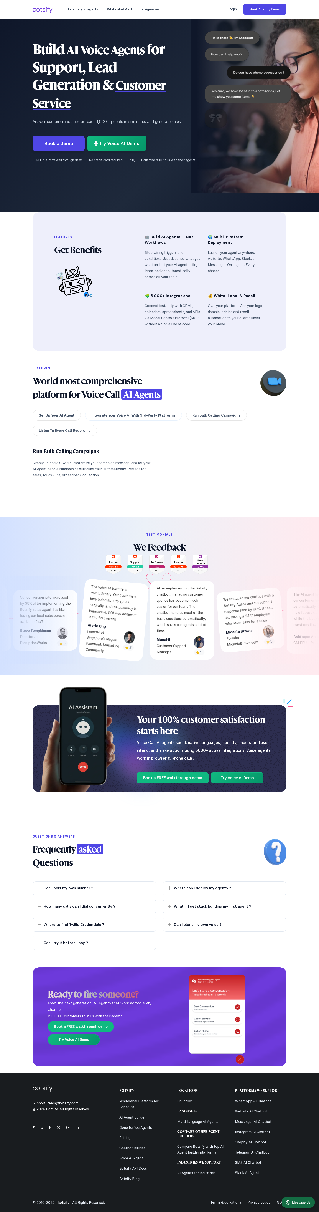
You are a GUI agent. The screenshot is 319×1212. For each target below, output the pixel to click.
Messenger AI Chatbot (253, 1121)
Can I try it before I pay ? (66, 942)
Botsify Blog (129, 1179)
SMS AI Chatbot (248, 1162)
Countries (185, 1101)
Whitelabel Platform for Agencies (133, 9)
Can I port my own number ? (68, 888)
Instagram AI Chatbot (252, 1132)
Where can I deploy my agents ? (202, 888)
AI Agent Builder (132, 1117)
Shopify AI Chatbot (250, 1142)
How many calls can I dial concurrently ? (79, 906)
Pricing (124, 1138)
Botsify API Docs (133, 1168)
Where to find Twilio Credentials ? (74, 924)
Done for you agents (82, 9)
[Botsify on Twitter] (58, 1127)
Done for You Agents (135, 1127)
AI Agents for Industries (196, 1173)
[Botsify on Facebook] (50, 1127)
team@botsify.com (62, 1103)
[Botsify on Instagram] (67, 1127)
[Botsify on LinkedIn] (77, 1127)
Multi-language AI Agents (198, 1121)
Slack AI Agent (247, 1172)
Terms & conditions (225, 1202)
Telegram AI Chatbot (252, 1152)
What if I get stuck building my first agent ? (212, 906)
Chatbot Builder (132, 1148)
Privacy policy (259, 1202)
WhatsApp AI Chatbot (253, 1101)
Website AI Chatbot (251, 1111)
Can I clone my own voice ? (198, 924)
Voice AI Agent (131, 1158)
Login (232, 9)
